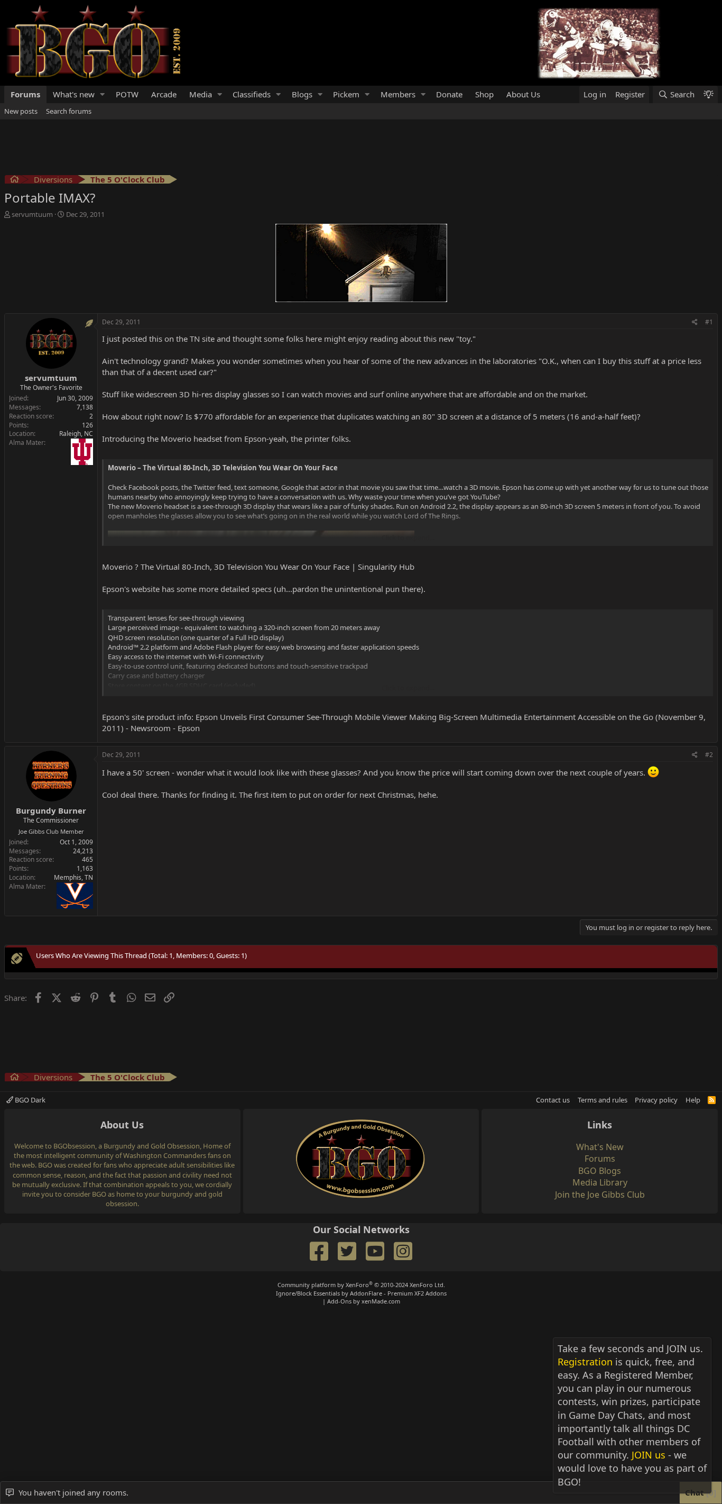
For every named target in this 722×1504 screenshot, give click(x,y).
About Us (523, 94)
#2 (709, 754)
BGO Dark (29, 1100)
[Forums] (14, 180)
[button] (102, 94)
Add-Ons (339, 1301)
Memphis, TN (73, 877)
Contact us (553, 1100)
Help (693, 1100)
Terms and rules (602, 1100)
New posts (21, 111)
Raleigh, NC (76, 433)
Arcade (164, 94)
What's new (74, 94)
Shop (484, 94)
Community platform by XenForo (361, 1285)
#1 (709, 321)
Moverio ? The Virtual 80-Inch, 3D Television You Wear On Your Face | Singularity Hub (258, 566)
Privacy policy (656, 1100)
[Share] (694, 322)
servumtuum (32, 214)
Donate (449, 94)
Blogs (302, 94)
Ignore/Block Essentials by (361, 1293)
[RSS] (712, 1100)
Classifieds (252, 94)
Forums (25, 94)
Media (200, 94)
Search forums (68, 111)
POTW (127, 94)
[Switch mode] (708, 94)
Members (398, 94)
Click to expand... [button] (408, 537)
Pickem (346, 94)
